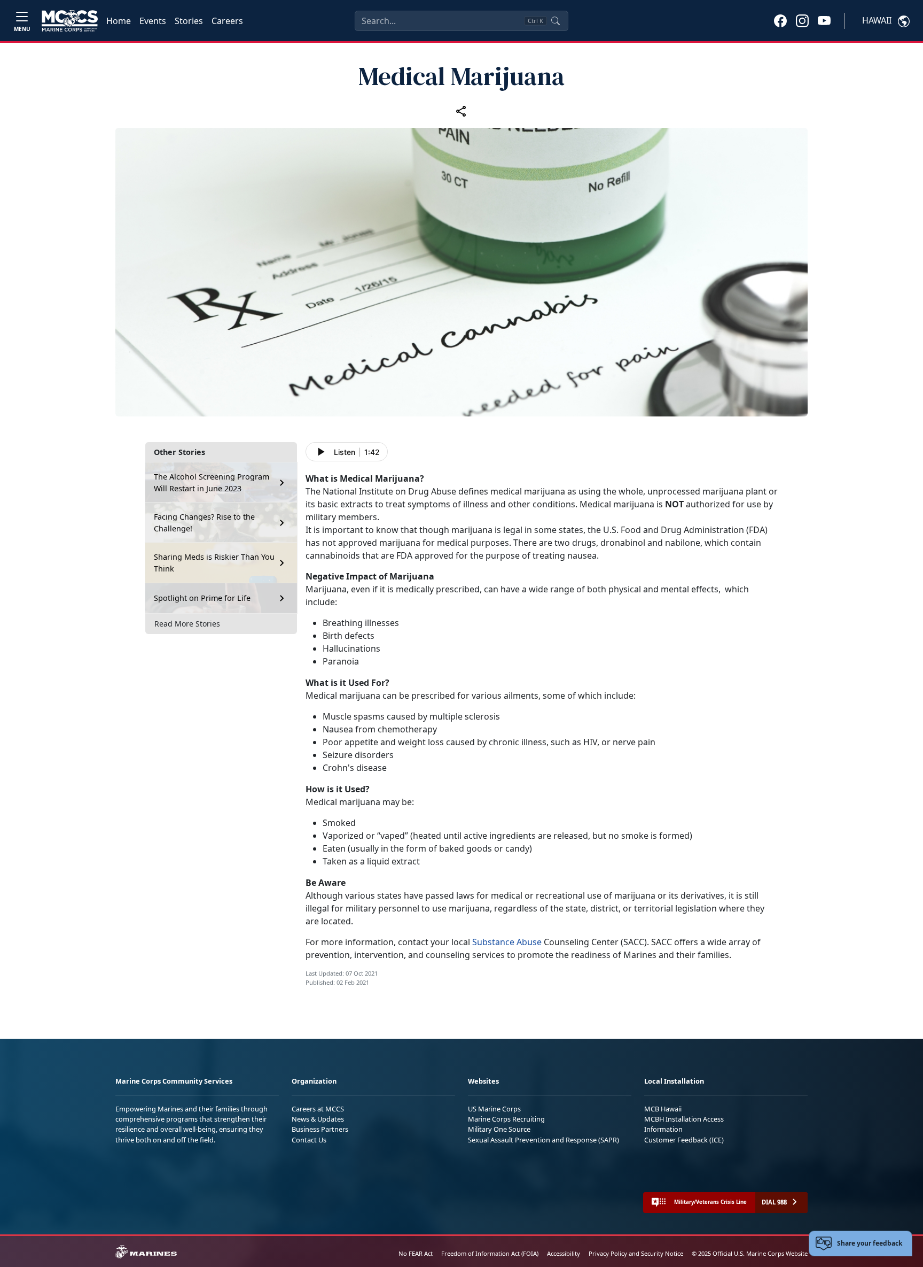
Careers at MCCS (318, 1109)
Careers (227, 21)
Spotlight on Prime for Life (202, 598)
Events (152, 21)
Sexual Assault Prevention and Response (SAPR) (543, 1140)
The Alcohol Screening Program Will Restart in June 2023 (211, 482)
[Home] (70, 20)
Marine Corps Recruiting (506, 1119)
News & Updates (318, 1119)
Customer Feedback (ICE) (684, 1140)
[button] (780, 20)
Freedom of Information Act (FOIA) (489, 1253)
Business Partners (320, 1129)
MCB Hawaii (663, 1109)
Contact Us (309, 1140)
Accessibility (563, 1253)
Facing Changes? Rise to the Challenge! (204, 523)
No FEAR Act (415, 1253)
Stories (189, 21)
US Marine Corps (494, 1109)
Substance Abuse (508, 942)
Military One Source (499, 1129)
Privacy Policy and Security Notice (636, 1253)
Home (118, 21)
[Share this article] (461, 111)
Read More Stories (187, 624)
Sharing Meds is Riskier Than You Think (214, 563)
